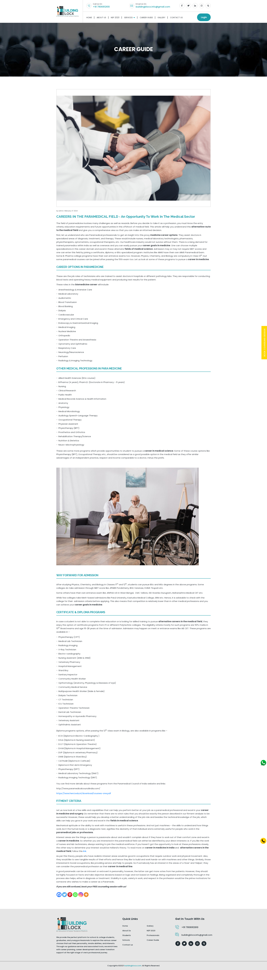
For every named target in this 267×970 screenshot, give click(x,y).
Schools (126, 940)
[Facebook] (59, 894)
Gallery (161, 17)
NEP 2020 (115, 17)
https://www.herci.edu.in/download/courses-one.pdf (83, 793)
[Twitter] (64, 894)
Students (126, 935)
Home (89, 17)
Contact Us (176, 17)
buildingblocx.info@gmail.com (153, 6)
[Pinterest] (69, 894)
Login (204, 17)
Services (128, 17)
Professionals (153, 935)
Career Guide (146, 17)
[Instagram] (80, 894)
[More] (86, 894)
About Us (101, 17)
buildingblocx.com (132, 965)
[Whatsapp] (75, 894)
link (84, 851)
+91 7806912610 (101, 6)
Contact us (127, 944)
